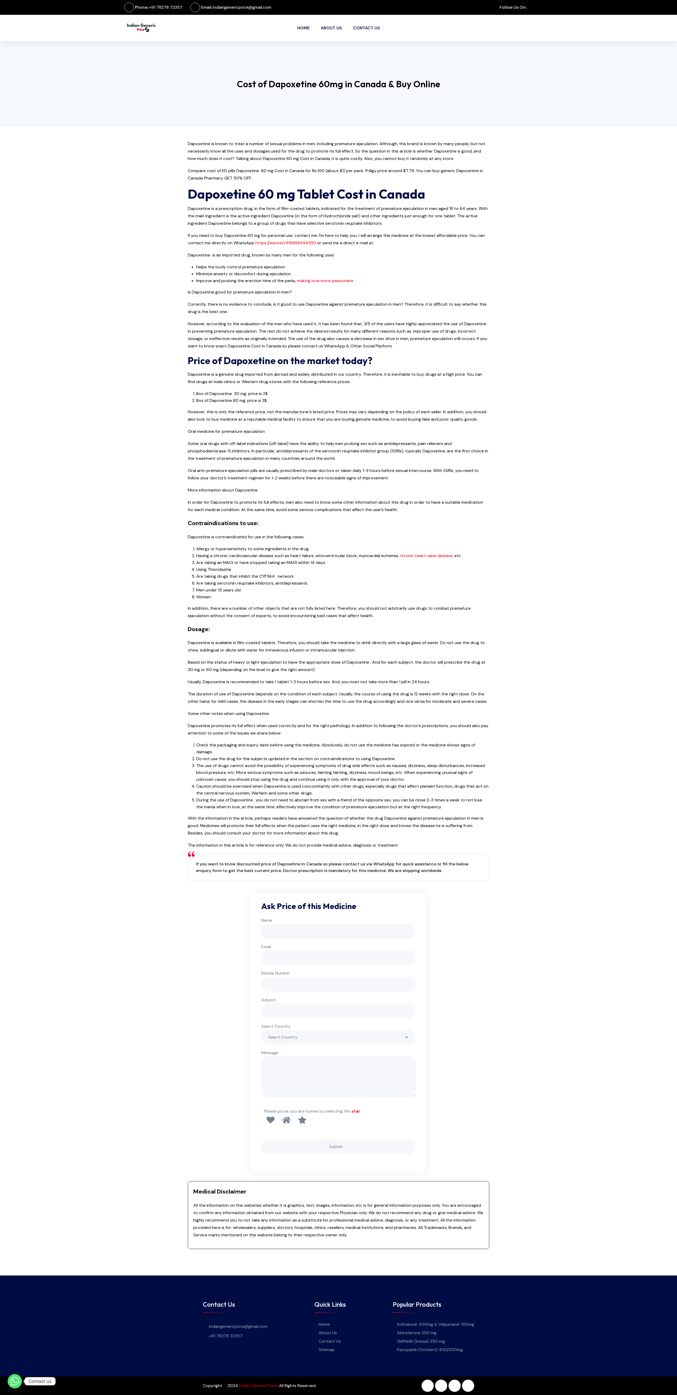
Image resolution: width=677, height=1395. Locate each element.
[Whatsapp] (15, 1381)
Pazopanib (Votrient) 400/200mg (430, 1349)
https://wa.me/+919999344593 (285, 243)
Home (303, 28)
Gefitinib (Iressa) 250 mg (421, 1341)
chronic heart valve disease (426, 555)
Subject (268, 1000)
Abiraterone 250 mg (416, 1333)
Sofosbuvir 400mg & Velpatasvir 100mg (435, 1324)
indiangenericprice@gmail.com (242, 7)
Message (269, 1053)
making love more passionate (325, 280)
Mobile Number (275, 973)
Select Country (276, 1026)
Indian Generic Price (258, 1385)
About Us (331, 28)
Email (266, 946)
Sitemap (327, 1349)
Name (266, 920)
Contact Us (366, 28)
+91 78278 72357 (165, 7)
